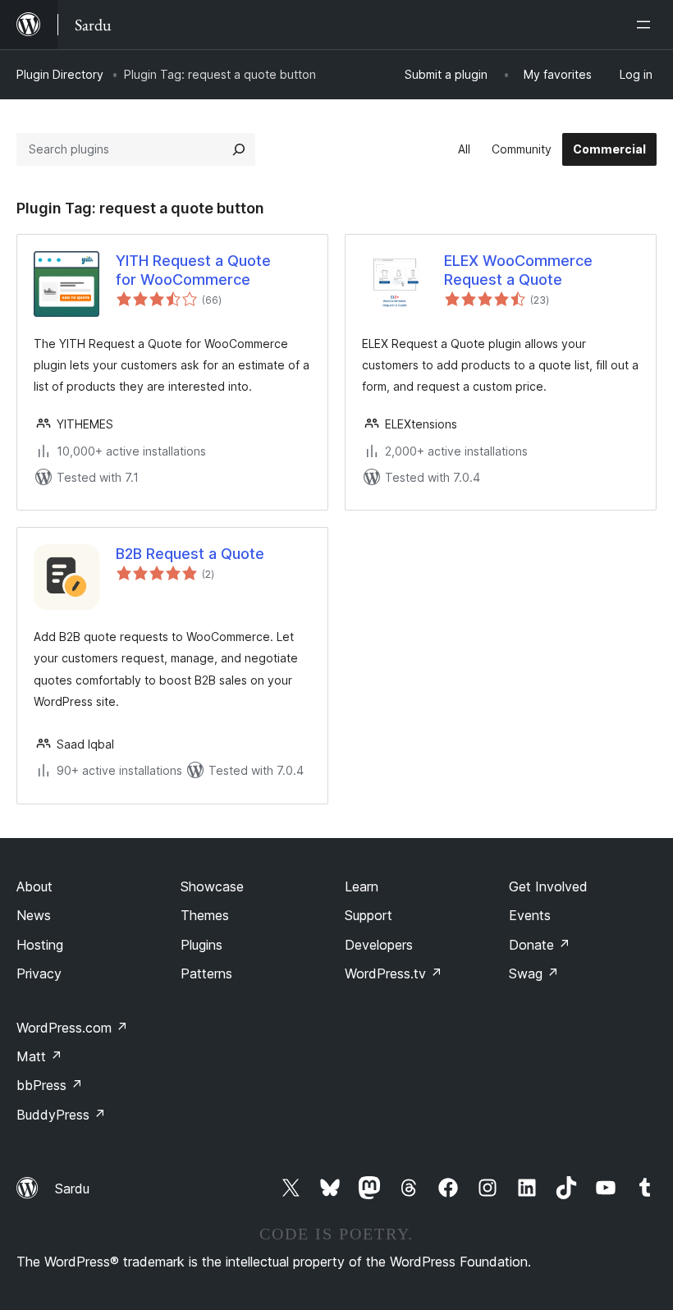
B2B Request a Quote (190, 553)
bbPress (49, 1085)
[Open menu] (646, 24)
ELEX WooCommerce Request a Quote (518, 270)
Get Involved (548, 886)
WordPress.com (72, 1027)
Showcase (212, 886)
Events (530, 915)
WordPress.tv (393, 973)
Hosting (39, 945)
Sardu (72, 1188)
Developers (379, 945)
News (33, 915)
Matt (39, 1056)
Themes (205, 915)
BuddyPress (61, 1114)
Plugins (201, 945)
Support (368, 915)
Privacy (39, 973)
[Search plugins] (238, 149)
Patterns (206, 973)
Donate (539, 945)
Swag (534, 973)
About (34, 886)
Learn (361, 886)
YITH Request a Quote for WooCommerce (193, 270)
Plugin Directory (59, 74)
